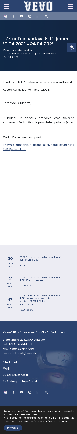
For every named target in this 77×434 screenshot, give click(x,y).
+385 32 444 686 (21, 349)
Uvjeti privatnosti (15, 375)
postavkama (60, 421)
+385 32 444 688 (20, 344)
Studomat (10, 362)
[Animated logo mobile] (38, 6)
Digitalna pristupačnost (20, 381)
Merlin (7, 368)
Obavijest (23, 50)
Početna (8, 50)
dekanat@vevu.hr (24, 353)
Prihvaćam (13, 427)
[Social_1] (6, 16)
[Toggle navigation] (6, 6)
